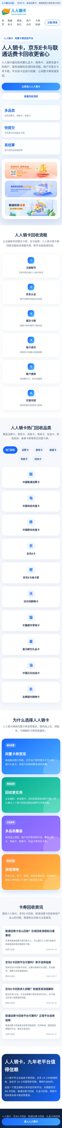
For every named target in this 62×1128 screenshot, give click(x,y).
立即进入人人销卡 (31, 86)
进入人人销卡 (31, 1121)
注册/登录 (52, 22)
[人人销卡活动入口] (31, 189)
